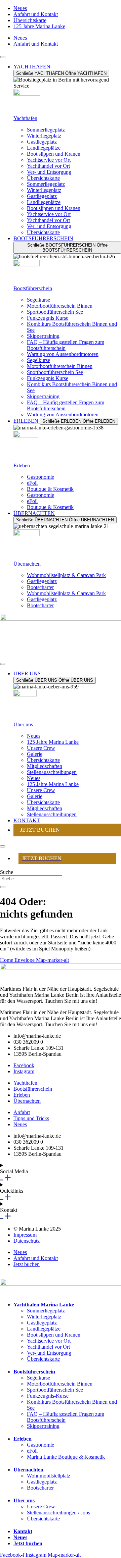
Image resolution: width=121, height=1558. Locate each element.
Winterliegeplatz (44, 136)
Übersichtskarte (43, 178)
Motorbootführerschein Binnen (59, 306)
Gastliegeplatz (42, 142)
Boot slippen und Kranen (53, 154)
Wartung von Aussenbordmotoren (62, 354)
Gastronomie (40, 477)
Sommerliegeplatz (46, 130)
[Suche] (2, 887)
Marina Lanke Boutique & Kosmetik (66, 1457)
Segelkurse (38, 300)
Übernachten (27, 564)
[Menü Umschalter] (2, 57)
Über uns (23, 724)
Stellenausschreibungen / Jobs (58, 1512)
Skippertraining (43, 336)
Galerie (34, 754)
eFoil (32, 483)
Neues (33, 736)
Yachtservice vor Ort (49, 160)
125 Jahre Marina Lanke (53, 742)
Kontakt (22, 1531)
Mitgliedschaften (44, 766)
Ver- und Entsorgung (49, 172)
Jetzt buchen (27, 1543)
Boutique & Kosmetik (50, 489)
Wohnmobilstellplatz (48, 1475)
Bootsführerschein (32, 288)
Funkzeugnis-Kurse (48, 1396)
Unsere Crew (41, 748)
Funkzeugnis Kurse (47, 318)
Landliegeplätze (44, 148)
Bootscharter (40, 587)
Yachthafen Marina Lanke (43, 1304)
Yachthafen (25, 118)
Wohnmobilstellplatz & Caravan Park (66, 575)
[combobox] (31, 878)
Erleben (21, 465)
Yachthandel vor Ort (48, 166)
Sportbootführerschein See (55, 312)
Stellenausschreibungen (52, 772)
